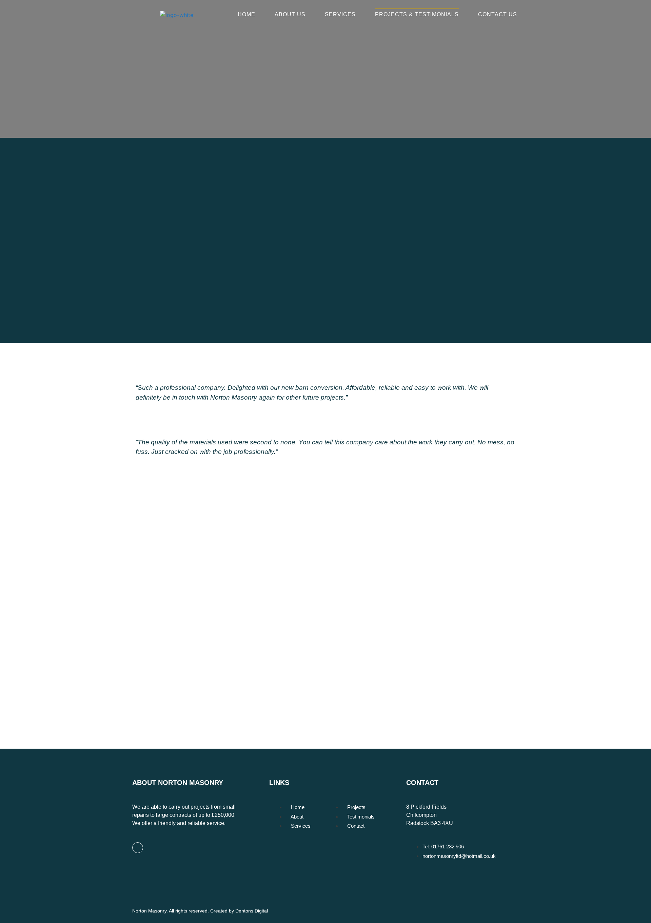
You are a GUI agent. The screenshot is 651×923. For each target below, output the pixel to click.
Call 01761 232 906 (226, 655)
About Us (290, 14)
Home (246, 14)
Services (340, 14)
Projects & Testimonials (417, 14)
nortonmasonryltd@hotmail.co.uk (225, 676)
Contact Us (497, 14)
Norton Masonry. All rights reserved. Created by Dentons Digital (200, 911)
